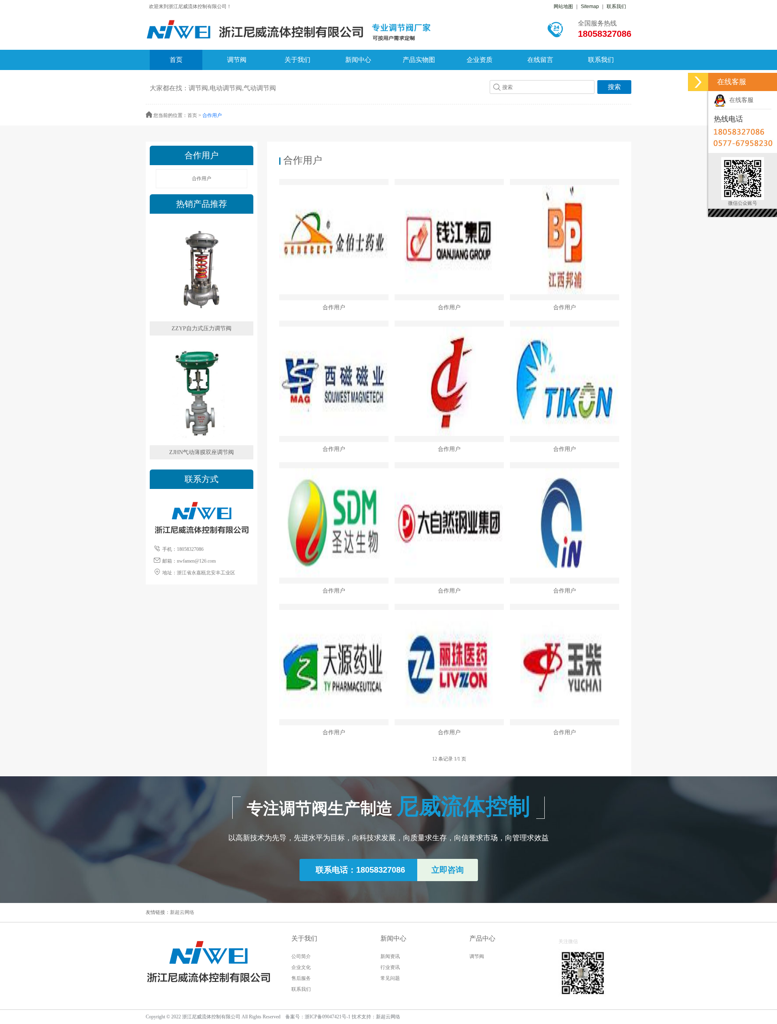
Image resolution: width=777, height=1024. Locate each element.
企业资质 (480, 59)
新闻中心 (358, 59)
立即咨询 (447, 869)
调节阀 (236, 59)
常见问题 (390, 978)
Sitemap (590, 6)
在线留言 (540, 59)
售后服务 (301, 978)
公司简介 (301, 956)
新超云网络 (182, 912)
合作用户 (212, 115)
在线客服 (740, 100)
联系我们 (616, 6)
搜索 (614, 86)
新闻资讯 (390, 956)
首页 (176, 59)
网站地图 (563, 6)
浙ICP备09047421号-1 (327, 1017)
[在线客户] (698, 82)
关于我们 (297, 59)
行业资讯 (390, 967)
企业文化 (301, 967)
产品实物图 (419, 59)
